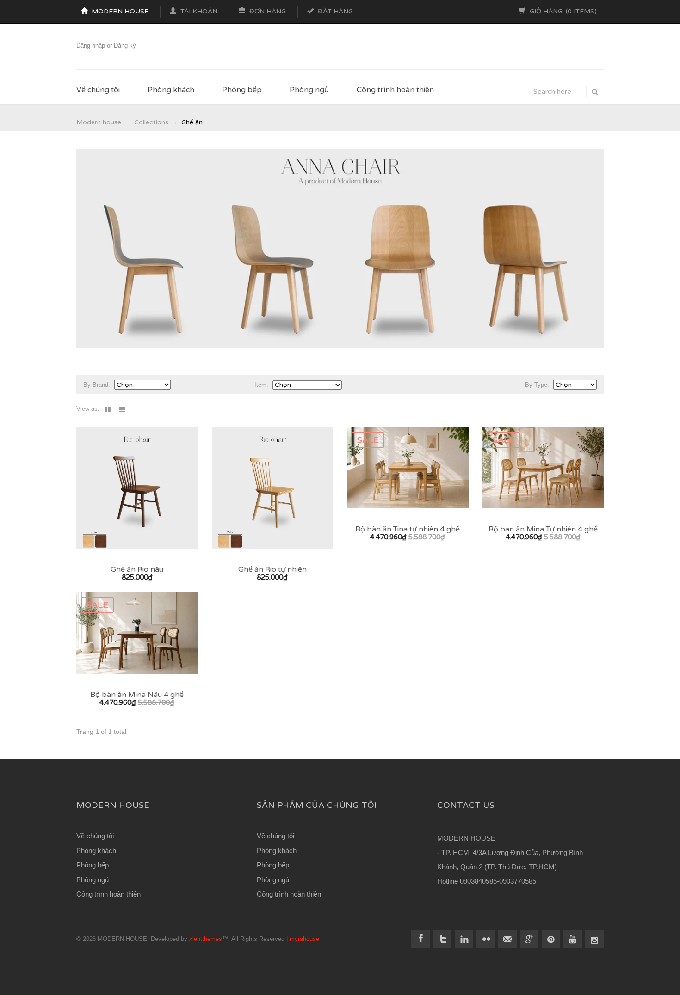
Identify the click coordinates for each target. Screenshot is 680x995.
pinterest (551, 939)
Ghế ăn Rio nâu (137, 569)
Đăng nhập (90, 45)
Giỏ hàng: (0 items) (562, 11)
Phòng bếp (242, 89)
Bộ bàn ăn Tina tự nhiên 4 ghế (407, 529)
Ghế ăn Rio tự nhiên (272, 569)
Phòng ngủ (309, 89)
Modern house (119, 11)
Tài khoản (198, 11)
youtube (572, 939)
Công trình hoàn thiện (395, 89)
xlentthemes (205, 938)
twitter (442, 939)
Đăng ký (125, 45)
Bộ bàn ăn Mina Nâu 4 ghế (137, 694)
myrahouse (304, 938)
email (507, 939)
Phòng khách (171, 89)
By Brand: (96, 384)
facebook (420, 939)
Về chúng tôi (98, 89)
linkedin (464, 939)
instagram (594, 939)
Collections (151, 122)
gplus (529, 939)
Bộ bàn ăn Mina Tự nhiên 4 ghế (543, 529)
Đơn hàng (266, 11)
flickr (485, 939)
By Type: (537, 384)
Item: (261, 384)
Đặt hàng (334, 11)
